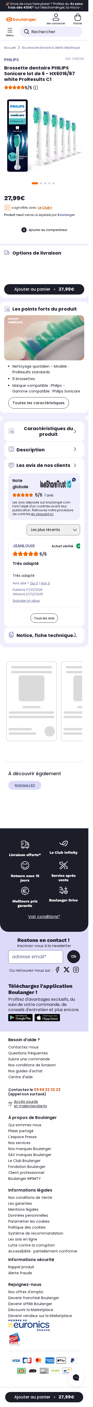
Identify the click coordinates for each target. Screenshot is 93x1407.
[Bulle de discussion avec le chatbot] (76, 1378)
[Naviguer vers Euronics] (44, 1325)
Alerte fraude (20, 1273)
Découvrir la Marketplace (30, 1309)
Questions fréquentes (28, 1053)
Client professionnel (26, 1172)
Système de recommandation (35, 1233)
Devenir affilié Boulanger (30, 1303)
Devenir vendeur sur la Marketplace (40, 1315)
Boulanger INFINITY (24, 1178)
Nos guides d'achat (25, 1071)
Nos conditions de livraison (32, 1065)
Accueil (10, 47)
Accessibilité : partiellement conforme (42, 1251)
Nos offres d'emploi (25, 1291)
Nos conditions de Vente (30, 1197)
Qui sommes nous (24, 1125)
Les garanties (20, 1203)
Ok (73, 956)
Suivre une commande (29, 1059)
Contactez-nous (23, 1047)
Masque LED (25, 785)
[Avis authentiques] (55, 484)
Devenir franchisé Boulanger (33, 1297)
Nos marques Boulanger (29, 1148)
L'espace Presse (22, 1136)
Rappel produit (21, 1267)
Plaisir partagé (21, 1130)
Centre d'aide (20, 1077)
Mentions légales (23, 1209)
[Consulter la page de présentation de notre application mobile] (20, 1017)
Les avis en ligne (22, 1239)
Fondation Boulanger (26, 1166)
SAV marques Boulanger (29, 1154)
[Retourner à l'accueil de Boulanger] (21, 19)
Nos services (19, 1142)
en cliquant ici (42, 514)
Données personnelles (28, 1215)
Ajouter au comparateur (48, 230)
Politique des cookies (27, 1227)
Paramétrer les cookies (29, 1221)
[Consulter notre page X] (67, 971)
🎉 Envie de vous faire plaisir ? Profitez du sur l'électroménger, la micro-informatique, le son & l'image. (44, 5)
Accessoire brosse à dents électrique (51, 47)
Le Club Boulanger (24, 1160)
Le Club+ (45, 207)
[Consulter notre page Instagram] (76, 971)
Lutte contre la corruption (31, 1245)
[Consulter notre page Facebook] (57, 971)
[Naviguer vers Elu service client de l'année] (44, 1339)
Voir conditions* (44, 917)
